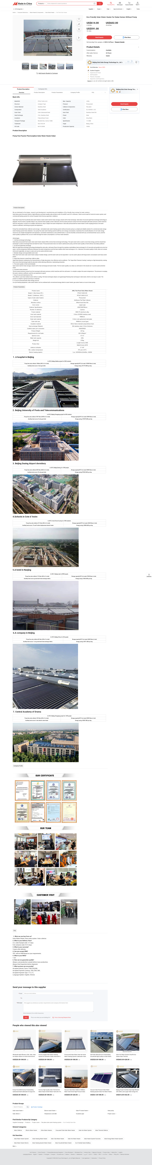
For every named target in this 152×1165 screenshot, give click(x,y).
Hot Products (33, 1152)
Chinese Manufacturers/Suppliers (55, 1152)
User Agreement (86, 1158)
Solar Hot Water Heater (74, 1138)
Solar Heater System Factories (92, 1138)
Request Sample (119, 42)
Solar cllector (16, 1114)
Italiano (67, 1154)
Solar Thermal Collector (101, 1130)
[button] (102, 92)
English (35, 1154)
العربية (85, 1154)
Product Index (106, 1152)
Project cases (111, 1114)
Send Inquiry (99, 37)
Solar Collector (18, 1130)
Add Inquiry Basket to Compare (48, 73)
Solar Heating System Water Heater (41, 1143)
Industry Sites (87, 1152)
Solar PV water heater (82, 1110)
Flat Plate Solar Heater (61, 12)
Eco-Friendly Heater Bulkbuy (83, 1143)
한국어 (90, 1154)
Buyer (99, 9)
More (14, 1146)
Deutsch (73, 1154)
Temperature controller (50, 1114)
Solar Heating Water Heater (39, 1138)
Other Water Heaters (46, 1130)
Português (46, 1154)
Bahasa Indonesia (125, 1154)
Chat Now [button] (128, 37)
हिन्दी (100, 1154)
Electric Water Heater (31, 1130)
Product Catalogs (37, 1107)
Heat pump (111, 1110)
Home (14, 12)
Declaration (94, 1158)
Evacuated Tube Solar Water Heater (65, 1130)
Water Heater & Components (36, 12)
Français (53, 1154)
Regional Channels (96, 1152)
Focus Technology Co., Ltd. (64, 1158)
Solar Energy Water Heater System (113, 1138)
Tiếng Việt (116, 1154)
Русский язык (60, 1154)
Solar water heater (18, 1110)
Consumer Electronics (23, 12)
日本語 (95, 1154)
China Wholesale (69, 1152)
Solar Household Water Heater (63, 1143)
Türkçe (110, 1154)
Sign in (137, 4)
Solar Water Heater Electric (21, 1143)
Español (40, 1154)
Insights (120, 1152)
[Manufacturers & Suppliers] (22, 3)
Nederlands (79, 1154)
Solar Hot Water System (85, 1130)
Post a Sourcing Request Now (61, 1017)
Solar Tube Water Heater (57, 1138)
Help (108, 9)
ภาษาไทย (104, 1154)
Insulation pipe (80, 1114)
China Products (41, 1152)
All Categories (19, 9)
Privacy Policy (102, 1158)
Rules (138, 9)
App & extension (117, 9)
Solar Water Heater (49, 12)
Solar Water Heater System (21, 1138)
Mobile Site (114, 1152)
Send (26, 1017)
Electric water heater (50, 1110)
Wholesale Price (78, 1152)
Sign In (89, 81)
